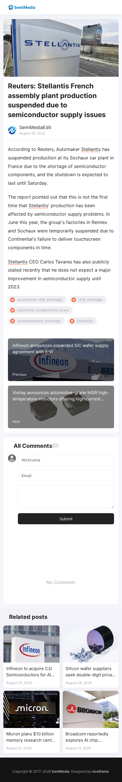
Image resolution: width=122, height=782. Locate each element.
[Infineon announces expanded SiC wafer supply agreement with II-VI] (61, 359)
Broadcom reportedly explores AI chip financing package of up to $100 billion (89, 737)
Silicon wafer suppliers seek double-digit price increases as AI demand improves (89, 672)
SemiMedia (61, 771)
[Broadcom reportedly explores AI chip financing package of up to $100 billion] (91, 709)
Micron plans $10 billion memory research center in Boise (31, 737)
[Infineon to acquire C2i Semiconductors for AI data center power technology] (31, 644)
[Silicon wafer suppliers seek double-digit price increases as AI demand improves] (91, 644)
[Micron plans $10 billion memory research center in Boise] (31, 709)
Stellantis (91, 149)
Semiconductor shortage (39, 321)
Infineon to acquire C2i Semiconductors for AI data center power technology (29, 672)
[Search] (101, 7)
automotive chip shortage (39, 299)
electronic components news (43, 310)
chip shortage (90, 299)
